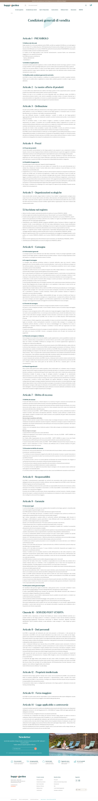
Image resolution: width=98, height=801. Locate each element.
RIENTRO (81, 9)
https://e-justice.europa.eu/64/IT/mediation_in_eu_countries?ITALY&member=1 (48, 717)
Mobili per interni (64, 9)
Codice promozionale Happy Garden (60, 781)
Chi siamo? (56, 779)
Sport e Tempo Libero (44, 9)
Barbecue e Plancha (40, 786)
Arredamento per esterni (31, 9)
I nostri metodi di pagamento (59, 788)
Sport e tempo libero (40, 784)
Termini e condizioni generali (23, 799)
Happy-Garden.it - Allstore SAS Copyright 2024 (48, 799)
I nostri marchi (39, 790)
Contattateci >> (27, 59)
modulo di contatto (59, 660)
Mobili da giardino (40, 779)
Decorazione (73, 9)
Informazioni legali (14, 799)
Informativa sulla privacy (34, 799)
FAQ (54, 786)
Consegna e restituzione (58, 790)
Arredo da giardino (19, 9)
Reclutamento (56, 784)
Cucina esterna (54, 9)
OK (35, 748)
